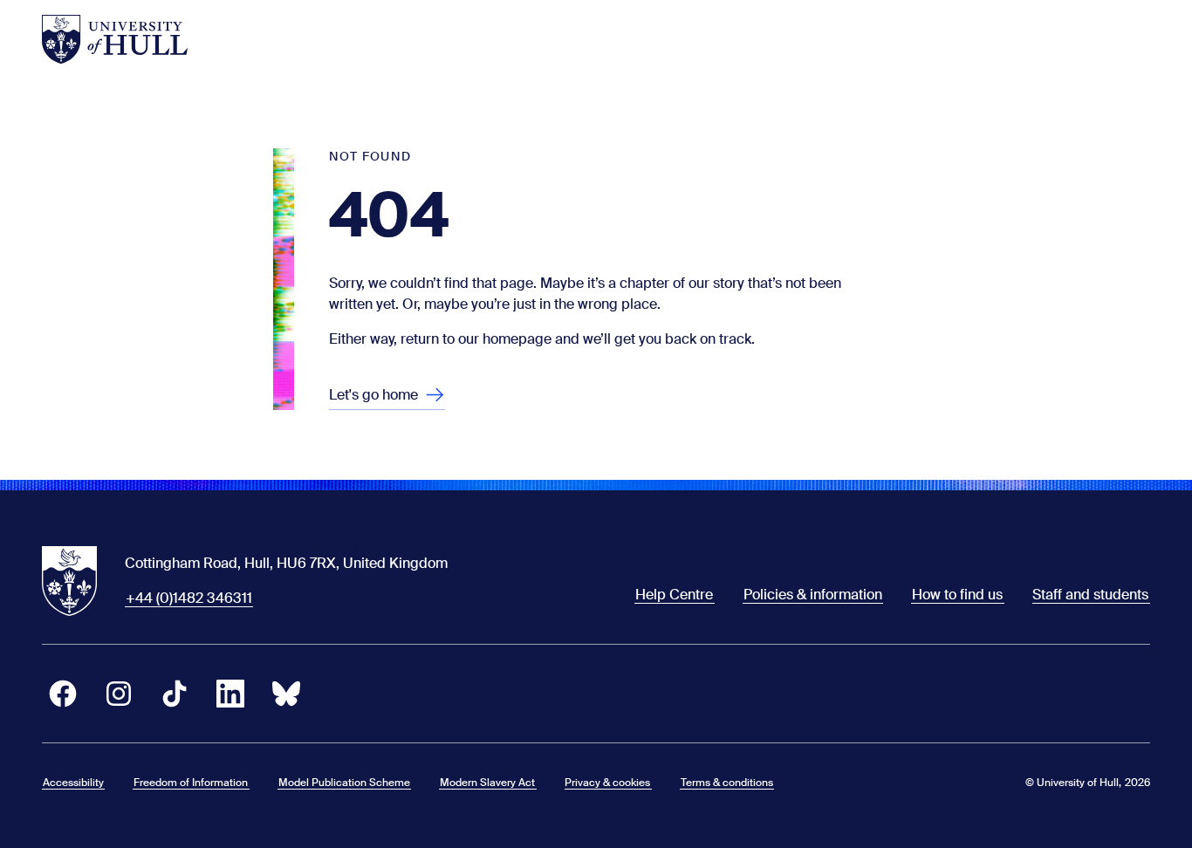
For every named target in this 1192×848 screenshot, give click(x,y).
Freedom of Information (191, 783)
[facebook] (63, 694)
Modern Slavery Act (487, 783)
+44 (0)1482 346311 (189, 598)
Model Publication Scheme (344, 783)
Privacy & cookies (607, 783)
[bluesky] (286, 694)
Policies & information (812, 594)
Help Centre (674, 594)
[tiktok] (174, 694)
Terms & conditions (727, 783)
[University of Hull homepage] (115, 39)
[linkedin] (230, 694)
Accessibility (73, 783)
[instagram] (119, 694)
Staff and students (1090, 594)
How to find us (957, 594)
